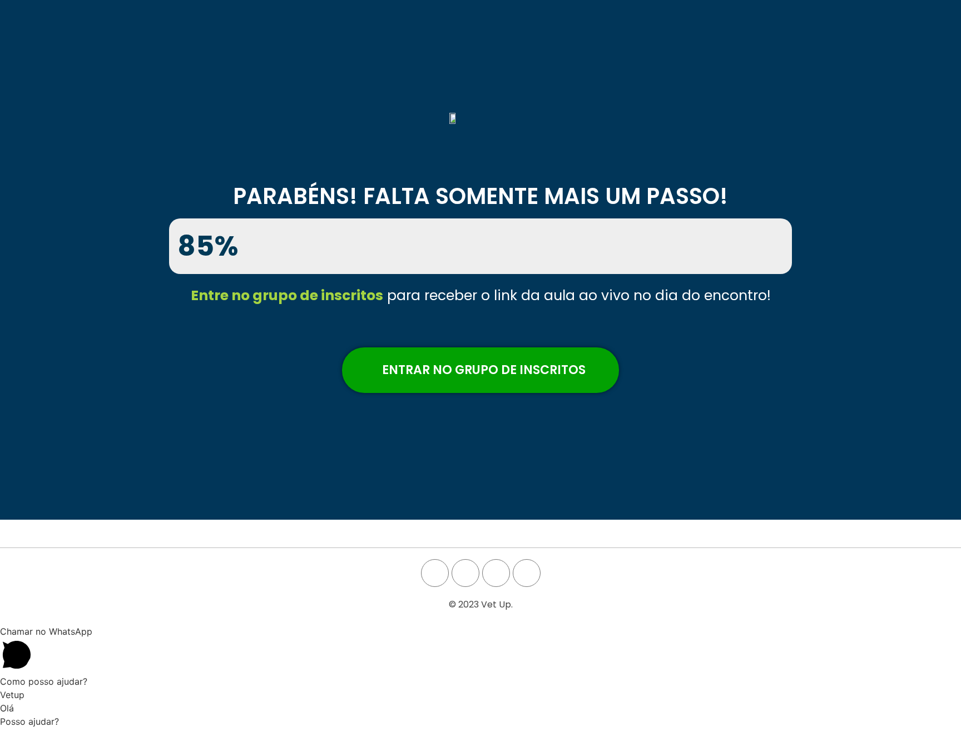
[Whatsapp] (527, 573)
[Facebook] (435, 573)
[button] (480, 370)
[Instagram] (496, 573)
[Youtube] (465, 573)
